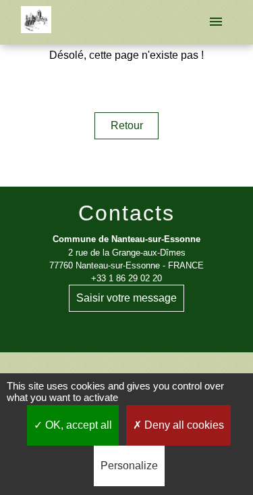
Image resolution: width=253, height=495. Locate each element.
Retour (127, 125)
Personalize (129, 465)
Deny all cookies (183, 425)
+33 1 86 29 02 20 (126, 278)
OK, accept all (77, 425)
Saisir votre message (126, 298)
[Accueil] (36, 22)
